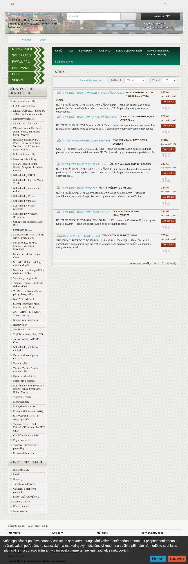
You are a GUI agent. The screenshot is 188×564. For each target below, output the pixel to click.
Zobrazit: (156, 80)
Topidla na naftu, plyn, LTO (28, 334)
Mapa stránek (20, 511)
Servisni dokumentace (24, 453)
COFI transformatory (24, 106)
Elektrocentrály (21, 401)
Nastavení (177, 559)
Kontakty (18, 479)
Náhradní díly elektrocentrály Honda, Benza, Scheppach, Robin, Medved (28, 389)
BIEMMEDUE (21, 469)
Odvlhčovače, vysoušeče (25, 435)
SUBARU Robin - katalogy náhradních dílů (27, 264)
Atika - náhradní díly (24, 101)
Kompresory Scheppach (25, 320)
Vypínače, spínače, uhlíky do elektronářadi (28, 285)
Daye (43, 39)
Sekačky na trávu (22, 329)
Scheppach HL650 (22, 229)
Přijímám (158, 559)
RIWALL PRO (21, 61)
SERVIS (17, 80)
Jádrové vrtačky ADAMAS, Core (27, 341)
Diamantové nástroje (24, 118)
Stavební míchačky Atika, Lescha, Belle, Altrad (26, 306)
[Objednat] (177, 3)
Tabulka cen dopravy (24, 484)
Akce (70, 50)
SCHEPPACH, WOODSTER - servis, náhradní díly (29, 236)
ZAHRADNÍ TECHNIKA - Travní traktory (27, 314)
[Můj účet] (163, 3)
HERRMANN (21, 67)
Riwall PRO (104, 50)
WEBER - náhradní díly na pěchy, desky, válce (27, 293)
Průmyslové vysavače (24, 406)
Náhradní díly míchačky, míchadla (26, 349)
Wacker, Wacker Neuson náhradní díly (25, 370)
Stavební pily (20, 363)
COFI (15, 74)
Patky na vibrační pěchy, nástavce (26, 357)
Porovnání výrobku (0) (90, 80)
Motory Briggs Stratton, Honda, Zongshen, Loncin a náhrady (27, 167)
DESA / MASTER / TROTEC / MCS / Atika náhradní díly (29, 112)
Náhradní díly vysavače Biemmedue (25, 215)
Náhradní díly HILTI (24, 175)
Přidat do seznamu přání (163, 108)
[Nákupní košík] (173, 3)
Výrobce (27, 39)
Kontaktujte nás (21, 506)
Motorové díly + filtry (24, 159)
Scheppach (85, 50)
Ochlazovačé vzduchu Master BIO (28, 223)
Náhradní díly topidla (24, 201)
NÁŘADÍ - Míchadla (24, 299)
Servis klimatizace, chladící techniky (158, 52)
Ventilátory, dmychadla (25, 278)
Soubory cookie (21, 501)
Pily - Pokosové (21, 440)
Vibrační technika (22, 397)
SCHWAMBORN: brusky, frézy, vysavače (26, 418)
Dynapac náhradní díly (25, 376)
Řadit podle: (117, 80)
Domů (58, 50)
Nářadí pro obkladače (24, 380)
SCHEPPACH (21, 55)
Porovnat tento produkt (169, 108)
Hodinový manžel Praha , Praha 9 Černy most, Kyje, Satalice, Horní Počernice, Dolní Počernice (27, 144)
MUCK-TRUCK (22, 49)
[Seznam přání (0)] (168, 3)
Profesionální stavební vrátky (28, 411)
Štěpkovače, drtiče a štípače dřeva (27, 256)
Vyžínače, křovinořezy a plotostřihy (25, 447)
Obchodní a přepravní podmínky (24, 490)
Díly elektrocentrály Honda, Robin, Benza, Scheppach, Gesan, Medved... (27, 131)
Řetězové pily (20, 324)
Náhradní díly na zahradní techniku (26, 190)
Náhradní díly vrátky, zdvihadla (24, 207)
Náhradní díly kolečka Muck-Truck (28, 182)
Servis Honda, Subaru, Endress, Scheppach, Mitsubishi (25, 246)
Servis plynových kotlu (129, 50)
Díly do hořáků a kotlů (25, 123)
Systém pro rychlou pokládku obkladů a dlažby (28, 272)
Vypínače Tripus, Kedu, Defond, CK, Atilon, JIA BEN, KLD (29, 427)
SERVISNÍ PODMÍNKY (26, 496)
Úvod (16, 474)
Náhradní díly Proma (24, 196)
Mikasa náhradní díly (24, 154)
